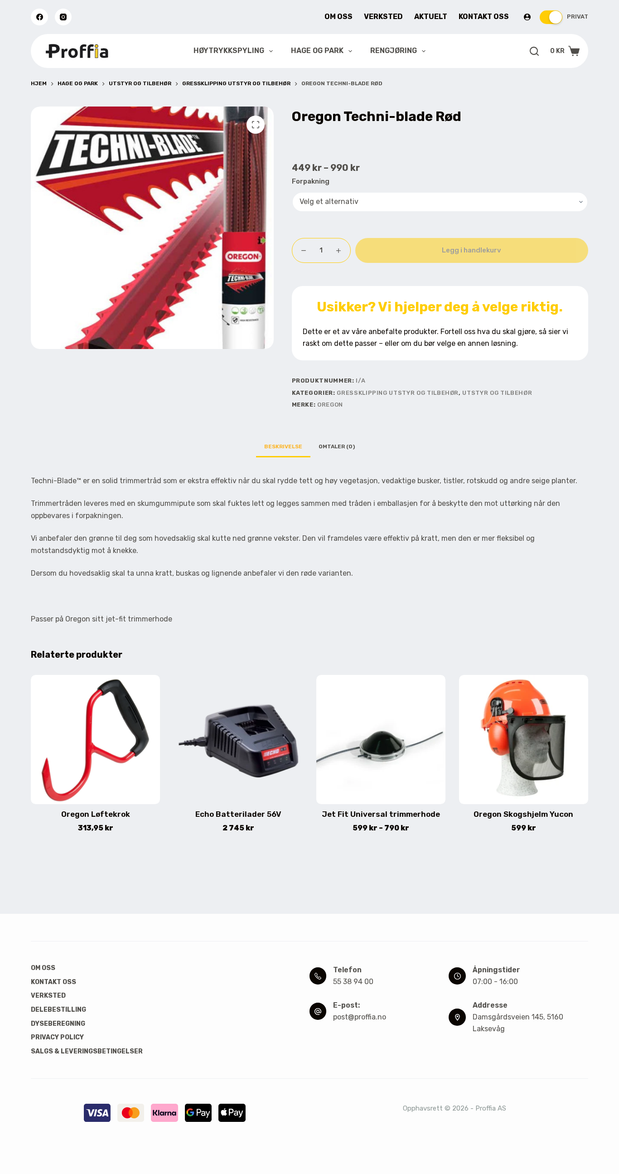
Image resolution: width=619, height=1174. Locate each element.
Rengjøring (393, 50)
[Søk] (534, 51)
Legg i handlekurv (471, 250)
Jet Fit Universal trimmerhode (381, 814)
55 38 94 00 (353, 981)
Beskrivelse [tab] (283, 446)
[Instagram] (63, 17)
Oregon (330, 404)
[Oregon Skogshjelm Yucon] (523, 739)
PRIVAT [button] (577, 16)
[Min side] (527, 17)
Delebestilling (58, 1010)
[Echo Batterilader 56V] (238, 739)
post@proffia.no (359, 1017)
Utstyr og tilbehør (497, 392)
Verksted (383, 16)
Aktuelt (430, 16)
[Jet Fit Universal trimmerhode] (380, 739)
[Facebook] (39, 17)
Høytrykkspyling (228, 50)
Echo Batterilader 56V (238, 814)
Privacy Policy (57, 1037)
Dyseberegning (58, 1024)
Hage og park (317, 50)
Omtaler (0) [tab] (337, 446)
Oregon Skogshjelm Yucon (523, 814)
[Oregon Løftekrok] (95, 739)
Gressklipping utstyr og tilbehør (398, 392)
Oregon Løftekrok (95, 814)
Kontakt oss (484, 16)
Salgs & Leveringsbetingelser (87, 1051)
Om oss (338, 16)
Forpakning (310, 181)
